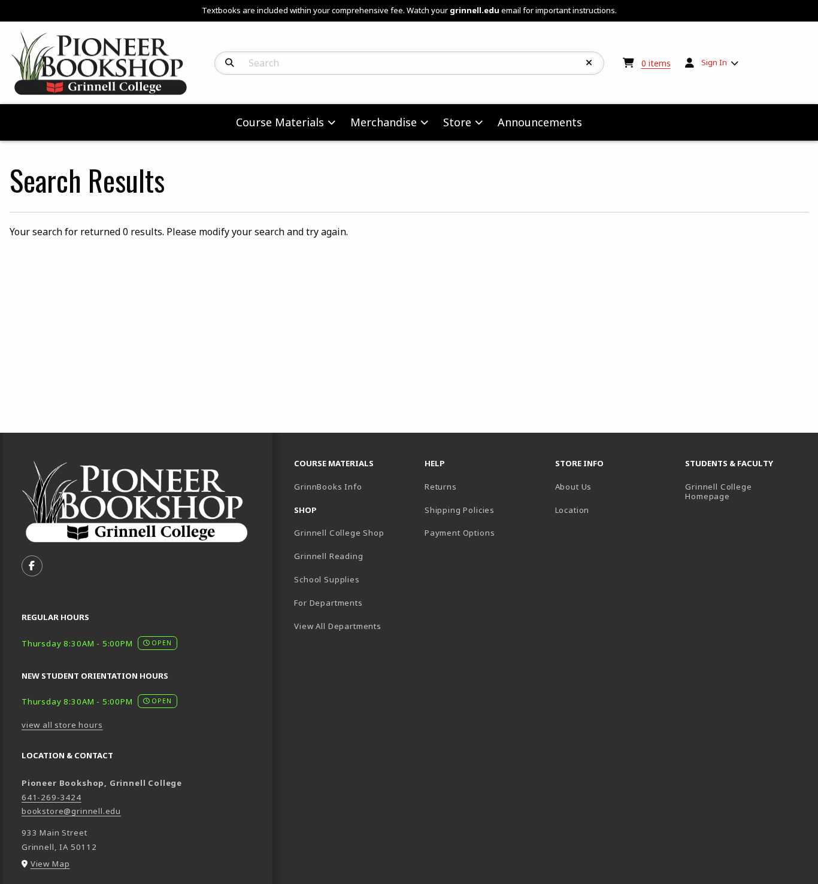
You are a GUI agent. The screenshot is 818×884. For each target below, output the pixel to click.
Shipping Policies (460, 510)
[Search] (230, 63)
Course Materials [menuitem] (280, 122)
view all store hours (62, 724)
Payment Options (460, 532)
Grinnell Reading (328, 556)
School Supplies (326, 579)
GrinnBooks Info (354, 486)
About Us (573, 486)
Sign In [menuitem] (714, 62)
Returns (441, 486)
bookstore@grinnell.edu (71, 811)
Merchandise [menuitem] (383, 122)
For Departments (328, 602)
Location (572, 510)
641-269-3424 (51, 797)
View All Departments (337, 626)
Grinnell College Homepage (745, 491)
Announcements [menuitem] (540, 122)
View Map (50, 863)
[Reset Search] (589, 63)
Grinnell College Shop (339, 532)
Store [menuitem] (457, 122)
